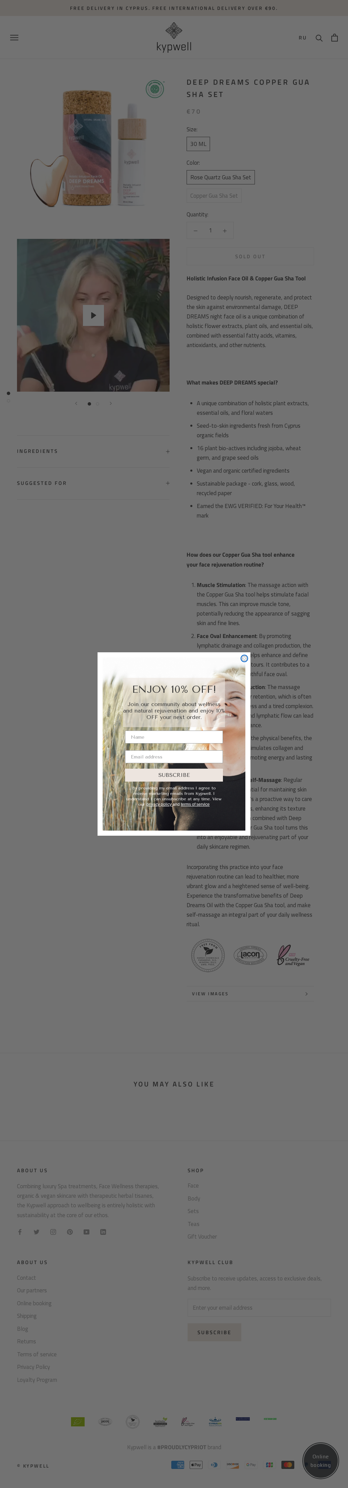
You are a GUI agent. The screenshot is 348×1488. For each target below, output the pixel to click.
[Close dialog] (244, 658)
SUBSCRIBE (174, 775)
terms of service (195, 804)
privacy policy (159, 804)
